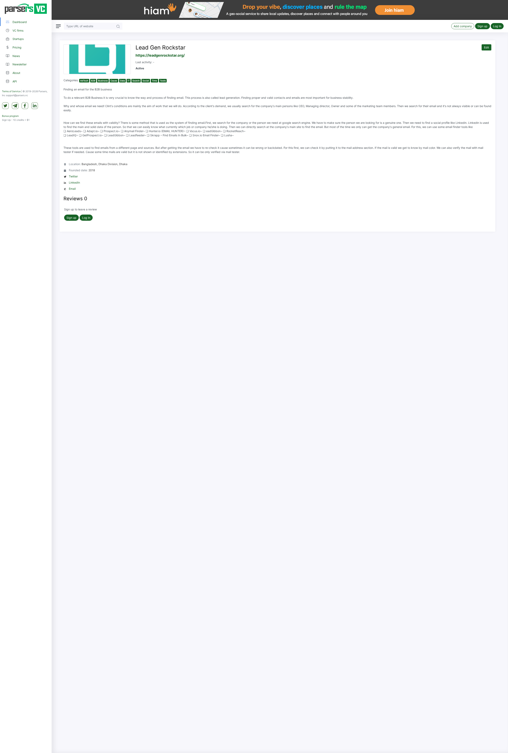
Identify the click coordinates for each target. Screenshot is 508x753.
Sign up (482, 26)
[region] (26, 376)
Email (72, 188)
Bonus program (10, 115)
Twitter (73, 176)
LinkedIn (74, 182)
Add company (463, 26)
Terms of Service (11, 91)
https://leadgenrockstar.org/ (160, 55)
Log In (497, 26)
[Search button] (118, 26)
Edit (486, 47)
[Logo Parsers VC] (26, 8)
